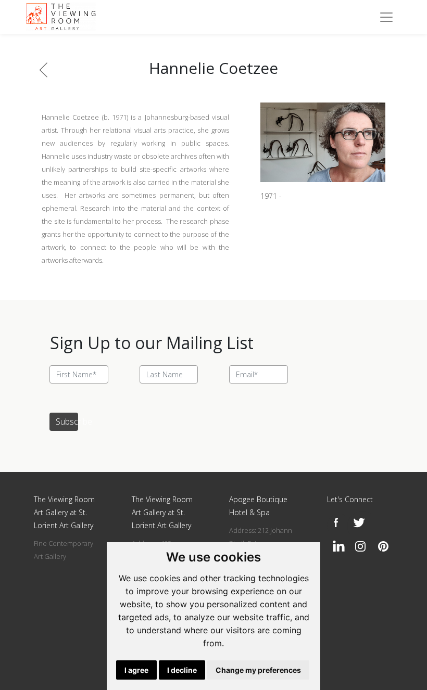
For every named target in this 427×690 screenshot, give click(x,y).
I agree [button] (136, 670)
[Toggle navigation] (386, 17)
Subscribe (67, 421)
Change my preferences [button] (258, 670)
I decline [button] (182, 670)
